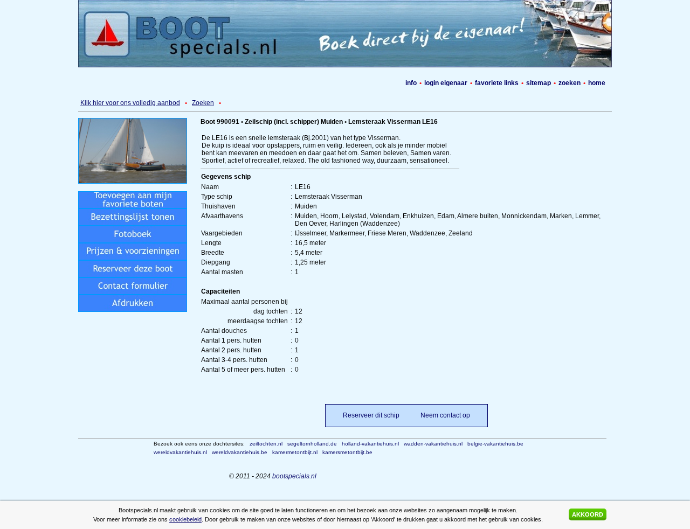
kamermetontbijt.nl (295, 452)
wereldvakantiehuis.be (239, 452)
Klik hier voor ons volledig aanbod (130, 103)
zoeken (569, 83)
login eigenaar (445, 83)
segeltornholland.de (312, 444)
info (411, 83)
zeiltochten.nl (266, 444)
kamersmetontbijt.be (347, 452)
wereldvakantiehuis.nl (180, 452)
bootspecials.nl (294, 476)
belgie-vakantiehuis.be (495, 444)
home (596, 83)
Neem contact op (445, 415)
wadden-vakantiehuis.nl (433, 444)
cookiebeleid (185, 519)
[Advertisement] (351, 103)
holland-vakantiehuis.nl (370, 444)
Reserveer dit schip (371, 415)
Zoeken (203, 103)
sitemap (538, 83)
